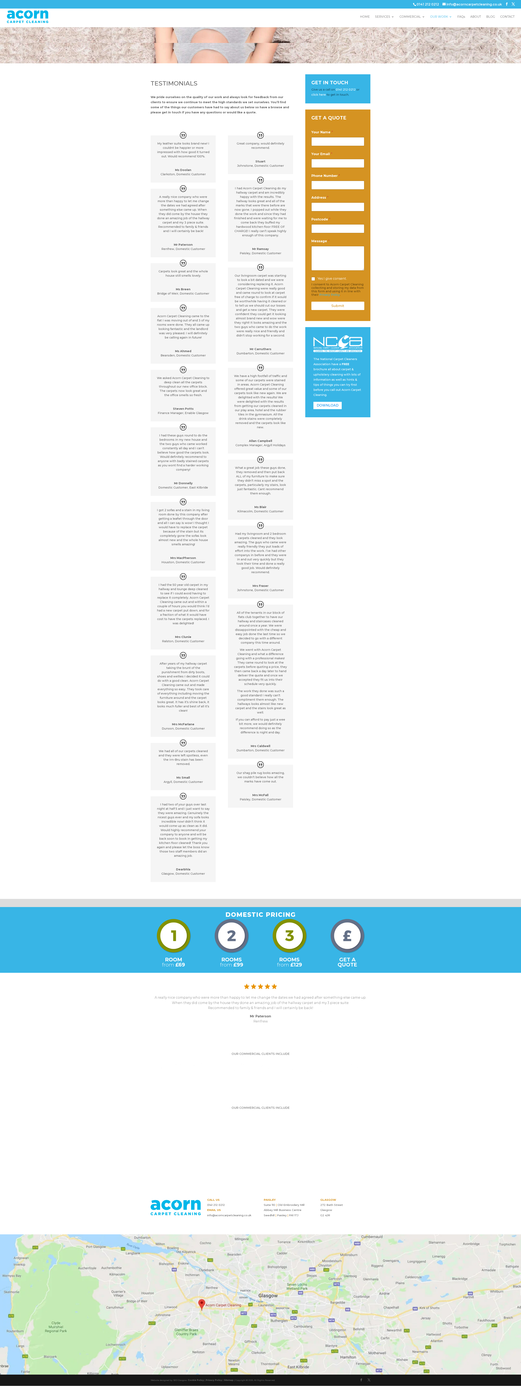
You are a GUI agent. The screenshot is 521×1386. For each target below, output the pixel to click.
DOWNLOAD (327, 405)
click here (318, 94)
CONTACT (507, 17)
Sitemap (228, 1380)
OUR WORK (439, 17)
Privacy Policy (329, 295)
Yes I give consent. (332, 278)
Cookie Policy (196, 1380)
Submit (337, 306)
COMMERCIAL (410, 17)
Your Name (322, 132)
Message (320, 241)
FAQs (461, 17)
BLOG (490, 17)
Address (319, 197)
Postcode (321, 219)
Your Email (321, 154)
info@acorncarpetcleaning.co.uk (229, 1215)
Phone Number (325, 176)
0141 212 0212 (346, 89)
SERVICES (382, 17)
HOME (365, 17)
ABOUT (475, 17)
